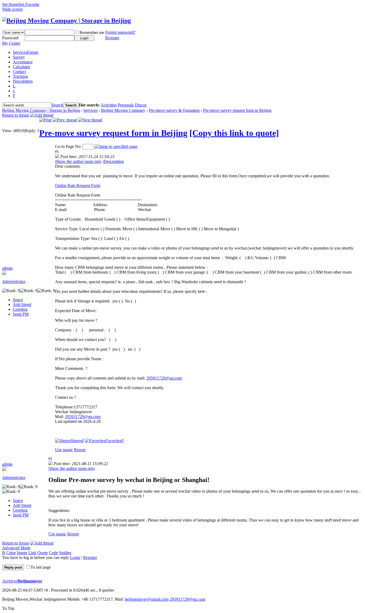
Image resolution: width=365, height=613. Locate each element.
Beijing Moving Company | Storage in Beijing (41, 110)
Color (11, 552)
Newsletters (23, 81)
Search (57, 105)
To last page (40, 567)
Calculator (21, 66)
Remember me (92, 32)
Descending (114, 161)
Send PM (21, 314)
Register (112, 38)
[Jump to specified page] (116, 146)
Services (25, 52)
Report (80, 449)
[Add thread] (41, 115)
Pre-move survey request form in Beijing (237, 110)
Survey (19, 57)
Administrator (14, 281)
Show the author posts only (79, 161)
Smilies (65, 552)
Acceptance (23, 62)
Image (22, 552)
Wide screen (12, 9)
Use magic (64, 449)
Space (18, 299)
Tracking (20, 76)
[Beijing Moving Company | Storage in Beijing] (66, 20)
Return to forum (15, 115)
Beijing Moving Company (123, 110)
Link (32, 552)
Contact (19, 71)
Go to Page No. (68, 146)
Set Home (10, 4)
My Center (11, 43)
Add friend (22, 304)
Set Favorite (29, 4)
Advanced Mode (16, 548)
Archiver (9, 581)
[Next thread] (90, 120)
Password (10, 38)
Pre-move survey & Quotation (174, 110)
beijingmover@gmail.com (147, 599)
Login (75, 557)
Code (53, 552)
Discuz (141, 105)
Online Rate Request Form (77, 185)
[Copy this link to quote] (234, 133)
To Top (8, 608)
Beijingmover (30, 581)
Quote (42, 552)
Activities (109, 105)
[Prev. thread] (65, 120)
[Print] (45, 120)
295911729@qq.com (164, 378)
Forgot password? (120, 32)
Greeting (20, 309)
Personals (126, 105)
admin (7, 268)
